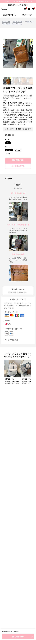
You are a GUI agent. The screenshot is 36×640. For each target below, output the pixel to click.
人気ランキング (27, 15)
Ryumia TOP (6, 22)
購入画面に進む (18, 160)
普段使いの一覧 (17, 22)
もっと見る (29, 355)
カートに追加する (18, 166)
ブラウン (17, 150)
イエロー (9, 154)
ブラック (9, 150)
